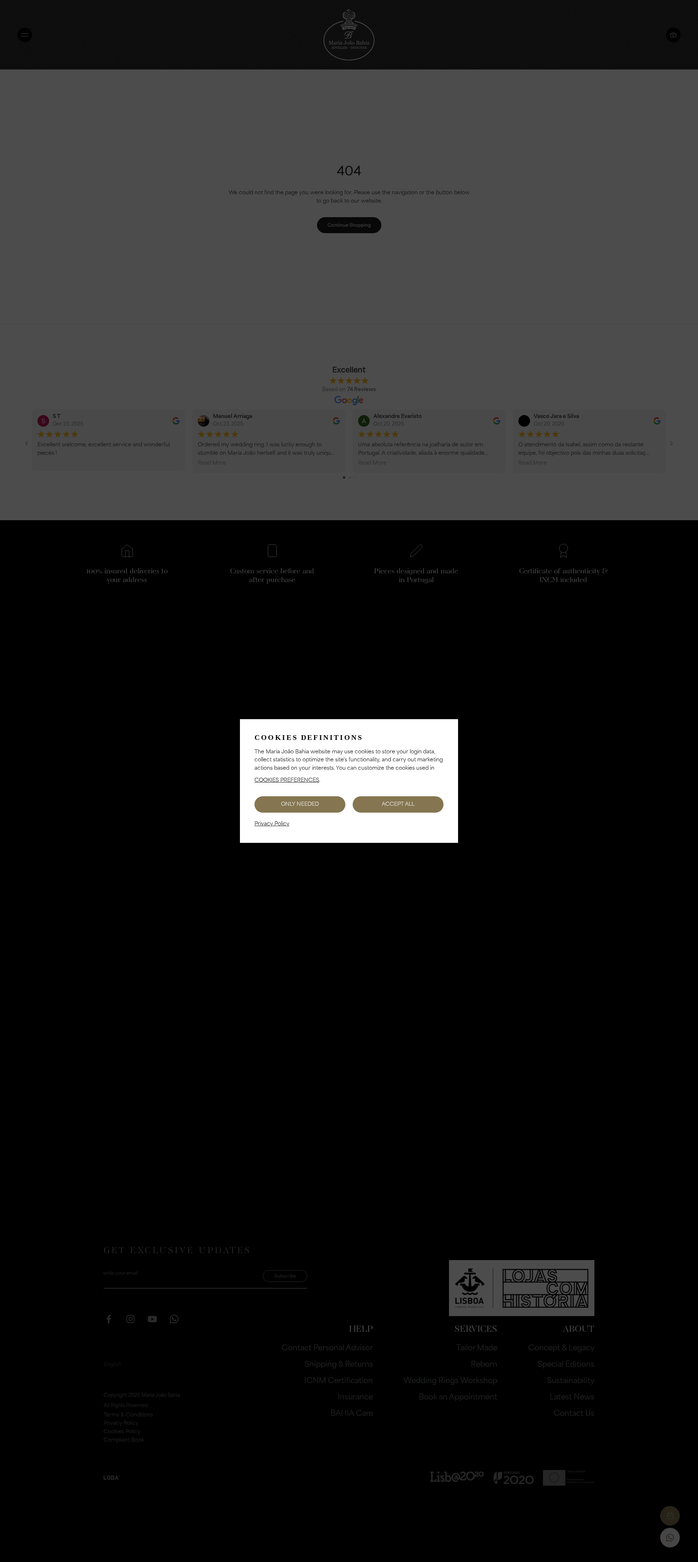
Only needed (300, 804)
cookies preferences (286, 780)
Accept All (398, 804)
